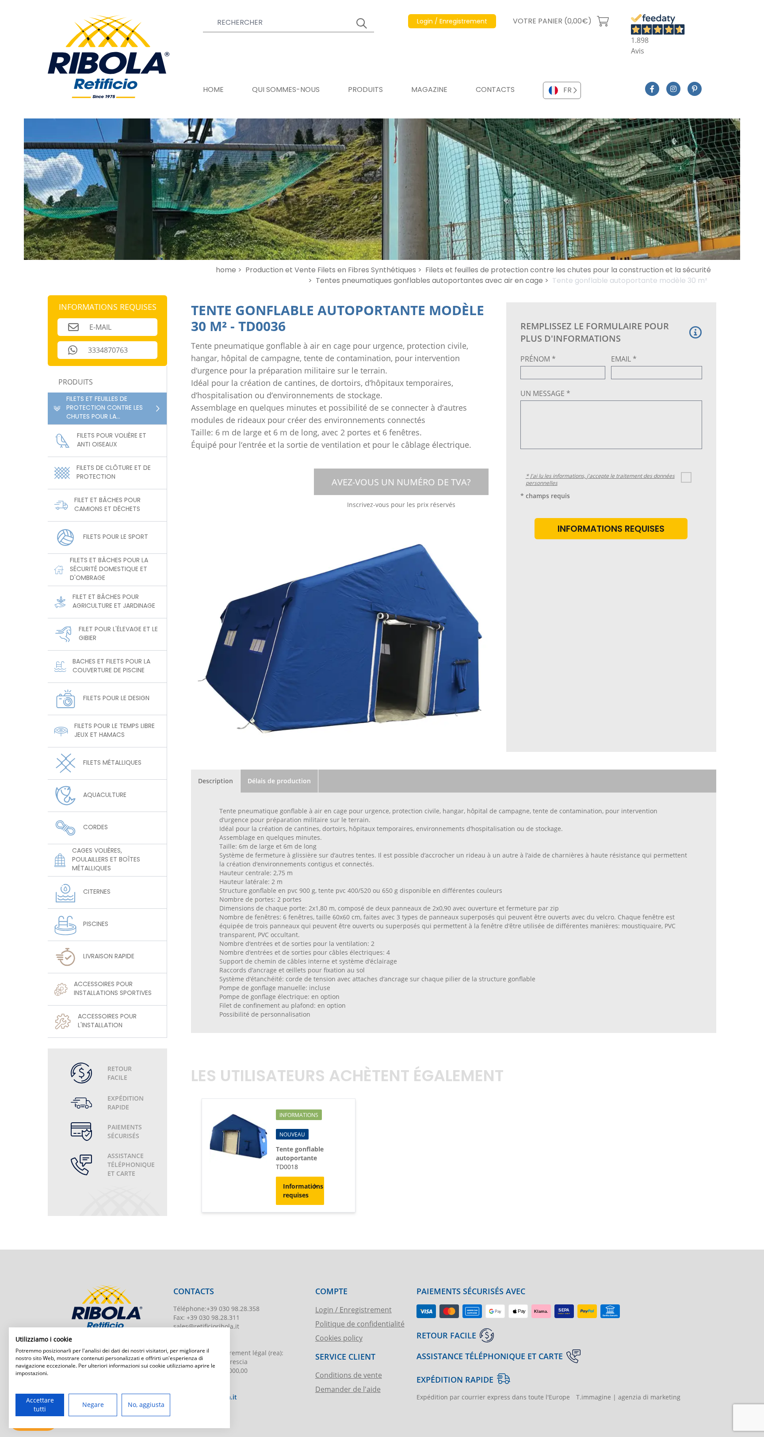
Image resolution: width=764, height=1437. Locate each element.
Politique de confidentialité (360, 1323)
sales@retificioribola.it (206, 1326)
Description (215, 781)
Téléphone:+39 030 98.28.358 (216, 1308)
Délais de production (279, 781)
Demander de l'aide (348, 1389)
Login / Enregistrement (353, 1309)
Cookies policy (339, 1337)
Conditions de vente (348, 1375)
